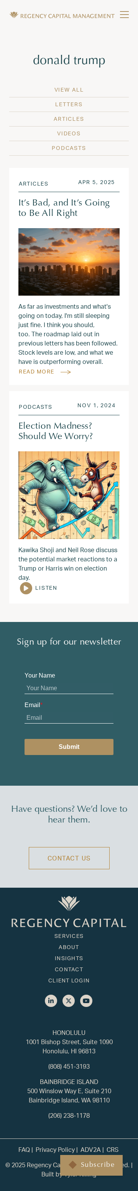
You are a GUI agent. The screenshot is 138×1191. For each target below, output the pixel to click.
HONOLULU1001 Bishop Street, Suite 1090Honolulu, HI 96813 (69, 1041)
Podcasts (69, 148)
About (69, 947)
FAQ (24, 1149)
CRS (112, 1149)
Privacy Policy (55, 1149)
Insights (69, 958)
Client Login (69, 980)
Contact (69, 969)
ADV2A (90, 1149)
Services (69, 936)
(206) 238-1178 (69, 1115)
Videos (69, 133)
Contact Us (69, 858)
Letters (68, 104)
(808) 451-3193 (69, 1066)
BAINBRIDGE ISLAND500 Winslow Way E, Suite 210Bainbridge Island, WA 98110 (69, 1090)
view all (69, 89)
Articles (69, 118)
